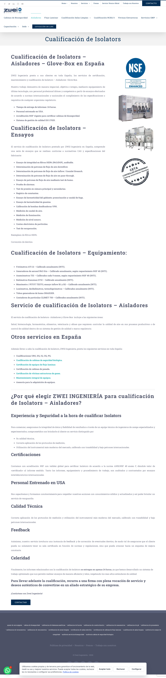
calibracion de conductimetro (94, 625)
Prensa (89, 645)
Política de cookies (71, 672)
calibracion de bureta (74, 625)
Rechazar (121, 669)
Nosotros (79, 645)
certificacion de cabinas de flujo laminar (107, 630)
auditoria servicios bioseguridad (73, 634)
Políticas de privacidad (61, 645)
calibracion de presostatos (150, 625)
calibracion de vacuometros (37, 630)
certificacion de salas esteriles (81, 630)
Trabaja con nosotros (105, 645)
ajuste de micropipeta (14, 625)
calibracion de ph (133, 625)
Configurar (136, 669)
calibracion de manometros (115, 625)
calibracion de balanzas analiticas (53, 625)
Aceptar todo (104, 669)
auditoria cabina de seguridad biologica (99, 634)
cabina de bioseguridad (32, 625)
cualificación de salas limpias (133, 630)
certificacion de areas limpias (59, 630)
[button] (7, 670)
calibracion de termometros (16, 630)
